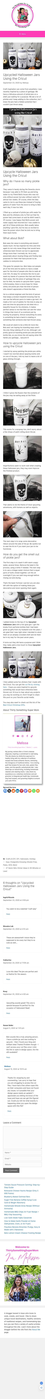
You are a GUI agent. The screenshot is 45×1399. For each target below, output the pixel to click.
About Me (36, 1329)
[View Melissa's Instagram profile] (22, 736)
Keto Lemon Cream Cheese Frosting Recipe (22, 1233)
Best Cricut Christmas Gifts (14, 705)
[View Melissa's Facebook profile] (27, 736)
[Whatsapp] (34, 791)
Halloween (24, 859)
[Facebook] (5, 791)
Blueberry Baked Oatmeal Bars (17, 1197)
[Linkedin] (17, 791)
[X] (9, 791)
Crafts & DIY (11, 859)
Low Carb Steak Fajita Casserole (18, 1218)
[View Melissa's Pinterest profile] (13, 736)
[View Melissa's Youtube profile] (18, 736)
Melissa (22, 743)
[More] (38, 791)
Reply (8, 914)
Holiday (32, 859)
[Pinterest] (21, 791)
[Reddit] (13, 791)
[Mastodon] (25, 791)
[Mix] (30, 791)
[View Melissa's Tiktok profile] (31, 736)
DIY (18, 859)
